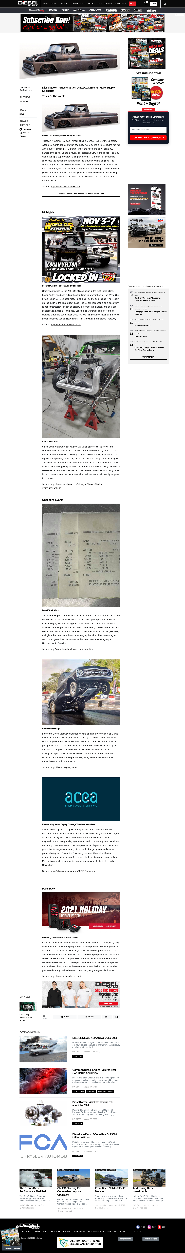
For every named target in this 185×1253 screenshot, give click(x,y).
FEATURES (111, 1170)
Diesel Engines (78, 1091)
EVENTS (34, 1170)
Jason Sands (100, 1205)
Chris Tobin (24, 1205)
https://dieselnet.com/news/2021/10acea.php (73, 871)
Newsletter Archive (116, 1232)
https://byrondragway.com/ (64, 767)
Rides (53, 4)
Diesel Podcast (105, 4)
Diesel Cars (25, 1170)
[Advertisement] (146, 620)
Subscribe (119, 4)
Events (91, 4)
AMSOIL (46, 180)
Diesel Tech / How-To (106, 1091)
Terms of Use (26, 1232)
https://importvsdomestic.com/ (66, 324)
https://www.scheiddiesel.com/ (66, 976)
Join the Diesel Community (148, 137)
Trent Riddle (62, 1208)
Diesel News (77, 1056)
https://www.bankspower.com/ (65, 186)
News (45, 4)
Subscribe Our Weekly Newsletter (81, 193)
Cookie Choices (151, 1239)
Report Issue (125, 1239)
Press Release (135, 1232)
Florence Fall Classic (143, 325)
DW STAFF (24, 101)
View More (148, 357)
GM (77, 1170)
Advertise (55, 1232)
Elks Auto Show (141, 336)
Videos (64, 4)
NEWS (22, 114)
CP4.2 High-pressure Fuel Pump (26, 1018)
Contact (67, 1232)
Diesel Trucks (100, 1170)
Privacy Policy (41, 1232)
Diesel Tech (77, 4)
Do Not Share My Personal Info (89, 1232)
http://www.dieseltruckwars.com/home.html (72, 649)
